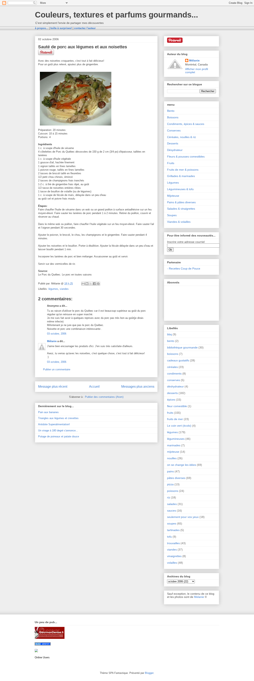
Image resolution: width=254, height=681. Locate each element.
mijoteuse (173, 451)
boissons (172, 353)
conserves (173, 380)
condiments (174, 373)
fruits (170, 412)
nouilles (172, 458)
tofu (169, 536)
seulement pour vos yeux (183, 517)
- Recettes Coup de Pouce (183, 268)
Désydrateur (175, 150)
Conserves (174, 130)
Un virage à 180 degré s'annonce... (58, 430)
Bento (170, 110)
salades (172, 504)
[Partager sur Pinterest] (98, 284)
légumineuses (176, 438)
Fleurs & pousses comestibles (186, 156)
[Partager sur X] (91, 284)
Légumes (173, 182)
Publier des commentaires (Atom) (104, 396)
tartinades (173, 530)
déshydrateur (175, 386)
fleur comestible (177, 406)
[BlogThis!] (87, 284)
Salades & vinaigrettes (181, 208)
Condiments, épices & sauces (185, 123)
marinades (173, 445)
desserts (172, 393)
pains (170, 471)
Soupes (172, 215)
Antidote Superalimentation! (54, 424)
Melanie (199, 596)
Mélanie (52, 341)
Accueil (94, 386)
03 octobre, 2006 (56, 333)
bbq (169, 334)
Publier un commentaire (56, 369)
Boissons (172, 117)
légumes (53, 288)
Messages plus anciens (137, 386)
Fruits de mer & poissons (182, 169)
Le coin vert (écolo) (179, 425)
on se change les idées (181, 464)
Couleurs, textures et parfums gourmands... (116, 14)
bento (170, 340)
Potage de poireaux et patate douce (58, 436)
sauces (171, 510)
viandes (64, 288)
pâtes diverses (176, 478)
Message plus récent (52, 386)
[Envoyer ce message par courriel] (83, 284)
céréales (172, 367)
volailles (172, 562)
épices (171, 399)
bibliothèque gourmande (182, 347)
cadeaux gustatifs (178, 360)
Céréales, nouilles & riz (181, 137)
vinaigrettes (174, 556)
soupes (171, 523)
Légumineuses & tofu (180, 189)
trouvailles (173, 543)
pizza (170, 484)
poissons (172, 490)
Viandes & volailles (178, 221)
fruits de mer (175, 419)
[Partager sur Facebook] (94, 284)
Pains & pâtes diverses (181, 202)
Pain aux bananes (48, 412)
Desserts (172, 143)
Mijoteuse (173, 195)
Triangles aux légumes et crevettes (58, 418)
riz (168, 497)
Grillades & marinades (181, 176)
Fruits (170, 163)
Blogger (149, 672)
